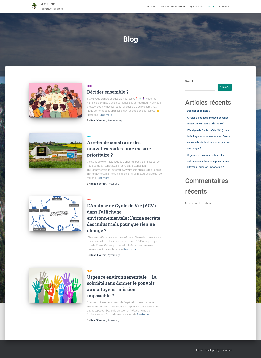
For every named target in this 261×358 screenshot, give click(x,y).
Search (189, 81)
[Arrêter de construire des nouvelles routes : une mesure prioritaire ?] (55, 150)
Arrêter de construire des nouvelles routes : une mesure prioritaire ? (119, 149)
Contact (224, 6)
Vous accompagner (172, 6)
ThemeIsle (226, 350)
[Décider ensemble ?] (55, 100)
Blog (211, 6)
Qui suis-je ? (196, 6)
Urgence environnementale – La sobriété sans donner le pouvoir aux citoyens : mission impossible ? (208, 161)
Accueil (151, 6)
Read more (105, 114)
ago (115, 120)
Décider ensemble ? (108, 92)
